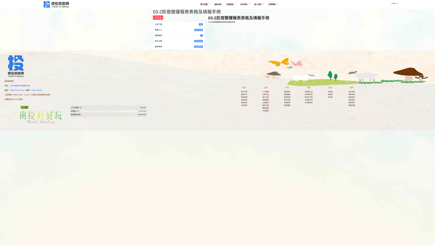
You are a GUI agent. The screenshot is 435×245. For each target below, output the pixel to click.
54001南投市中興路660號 (20, 86)
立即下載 (158, 17)
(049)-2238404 (36, 90)
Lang (394, 3)
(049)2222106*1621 (17, 90)
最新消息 (218, 4)
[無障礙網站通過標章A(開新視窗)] (25, 107)
